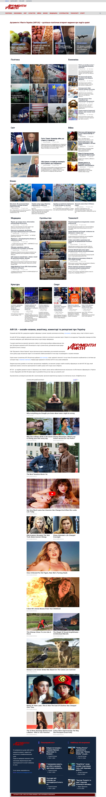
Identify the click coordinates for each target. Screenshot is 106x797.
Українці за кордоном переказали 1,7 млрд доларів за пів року (63, 204)
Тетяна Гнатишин (60, 51)
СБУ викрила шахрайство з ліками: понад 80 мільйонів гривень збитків (24, 257)
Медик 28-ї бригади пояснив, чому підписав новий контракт (86, 154)
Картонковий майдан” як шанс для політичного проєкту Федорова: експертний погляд (38, 96)
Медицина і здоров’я (18, 44)
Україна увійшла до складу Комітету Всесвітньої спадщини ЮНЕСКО (31, 307)
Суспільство (64, 13)
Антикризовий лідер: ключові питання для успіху (86, 88)
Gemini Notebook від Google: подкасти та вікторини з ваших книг (81, 232)
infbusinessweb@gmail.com (24, 772)
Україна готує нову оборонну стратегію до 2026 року (41, 204)
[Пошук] (100, 13)
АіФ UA (7, 1)
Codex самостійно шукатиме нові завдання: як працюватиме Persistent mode (80, 241)
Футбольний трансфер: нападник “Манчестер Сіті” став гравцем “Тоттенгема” (60, 307)
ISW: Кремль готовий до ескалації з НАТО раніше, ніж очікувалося (85, 47)
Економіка (18, 13)
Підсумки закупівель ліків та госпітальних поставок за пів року (22, 248)
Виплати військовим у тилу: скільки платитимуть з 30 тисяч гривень (86, 143)
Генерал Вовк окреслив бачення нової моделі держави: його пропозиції (57, 97)
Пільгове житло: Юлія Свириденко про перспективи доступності (86, 100)
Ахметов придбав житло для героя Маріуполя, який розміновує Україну (53, 270)
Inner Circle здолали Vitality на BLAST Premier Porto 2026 (87, 306)
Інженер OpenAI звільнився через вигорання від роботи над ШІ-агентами (81, 250)
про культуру (44, 357)
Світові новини (60, 43)
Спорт (82, 13)
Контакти (29, 1)
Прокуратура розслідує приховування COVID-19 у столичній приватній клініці (57, 76)
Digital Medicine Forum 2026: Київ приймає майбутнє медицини (24, 267)
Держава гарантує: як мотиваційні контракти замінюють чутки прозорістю (86, 164)
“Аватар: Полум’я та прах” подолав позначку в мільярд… (84, 782)
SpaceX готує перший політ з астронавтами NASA (19, 116)
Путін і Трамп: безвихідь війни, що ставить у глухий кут (63, 47)
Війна (39, 13)
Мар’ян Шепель (83, 136)
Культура (32, 13)
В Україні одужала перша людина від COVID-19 (19, 77)
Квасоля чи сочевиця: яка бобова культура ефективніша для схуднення (41, 48)
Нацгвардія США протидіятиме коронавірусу (36, 116)
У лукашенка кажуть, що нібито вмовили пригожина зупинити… (54, 766)
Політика (8, 13)
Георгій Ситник (16, 52)
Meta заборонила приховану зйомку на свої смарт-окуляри (80, 259)
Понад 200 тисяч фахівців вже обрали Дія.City (18, 97)
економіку (67, 333)
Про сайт (21, 1)
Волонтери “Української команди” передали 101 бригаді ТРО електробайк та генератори (52, 230)
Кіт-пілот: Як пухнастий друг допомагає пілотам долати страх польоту (19, 205)
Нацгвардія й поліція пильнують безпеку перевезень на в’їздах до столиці (57, 116)
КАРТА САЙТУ (14, 1)
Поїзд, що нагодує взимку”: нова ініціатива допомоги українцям (86, 66)
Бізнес (45, 13)
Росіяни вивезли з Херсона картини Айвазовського (44, 306)
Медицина (53, 13)
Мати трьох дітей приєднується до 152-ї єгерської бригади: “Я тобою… (86, 133)
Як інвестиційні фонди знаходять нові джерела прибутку (85, 78)
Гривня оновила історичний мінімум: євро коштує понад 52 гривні (86, 112)
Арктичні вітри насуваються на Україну (38, 77)
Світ (25, 13)
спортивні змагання (24, 359)
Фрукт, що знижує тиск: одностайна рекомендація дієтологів (19, 48)
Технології (74, 13)
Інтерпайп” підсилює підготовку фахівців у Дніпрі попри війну (52, 252)
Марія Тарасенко (59, 312)
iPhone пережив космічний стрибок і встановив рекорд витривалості (79, 267)
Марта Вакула (46, 233)
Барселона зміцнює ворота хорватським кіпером (74, 306)
